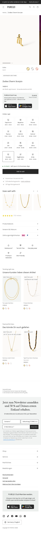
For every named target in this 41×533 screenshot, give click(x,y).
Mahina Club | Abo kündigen (12, 484)
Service (5, 457)
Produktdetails (8, 224)
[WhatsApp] (20, 516)
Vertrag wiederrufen (9, 481)
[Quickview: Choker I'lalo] (25, 202)
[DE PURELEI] (11, 7)
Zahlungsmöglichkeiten (11, 235)
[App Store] (13, 507)
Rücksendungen (8, 475)
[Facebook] (12, 516)
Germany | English (13, 522)
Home (4, 12)
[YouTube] (16, 516)
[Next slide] (37, 191)
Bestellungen (7, 468)
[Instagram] (4, 516)
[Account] (34, 7)
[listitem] (8, 122)
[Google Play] (27, 507)
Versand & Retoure (9, 229)
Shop (4, 451)
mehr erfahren (25, 181)
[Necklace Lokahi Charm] (12, 344)
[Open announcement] (20, 2)
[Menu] (3, 6)
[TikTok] (8, 516)
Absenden (34, 427)
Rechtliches (7, 462)
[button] (30, 7)
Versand (5, 478)
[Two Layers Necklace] (12, 289)
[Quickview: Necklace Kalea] (9, 202)
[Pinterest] (25, 516)
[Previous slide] (34, 191)
